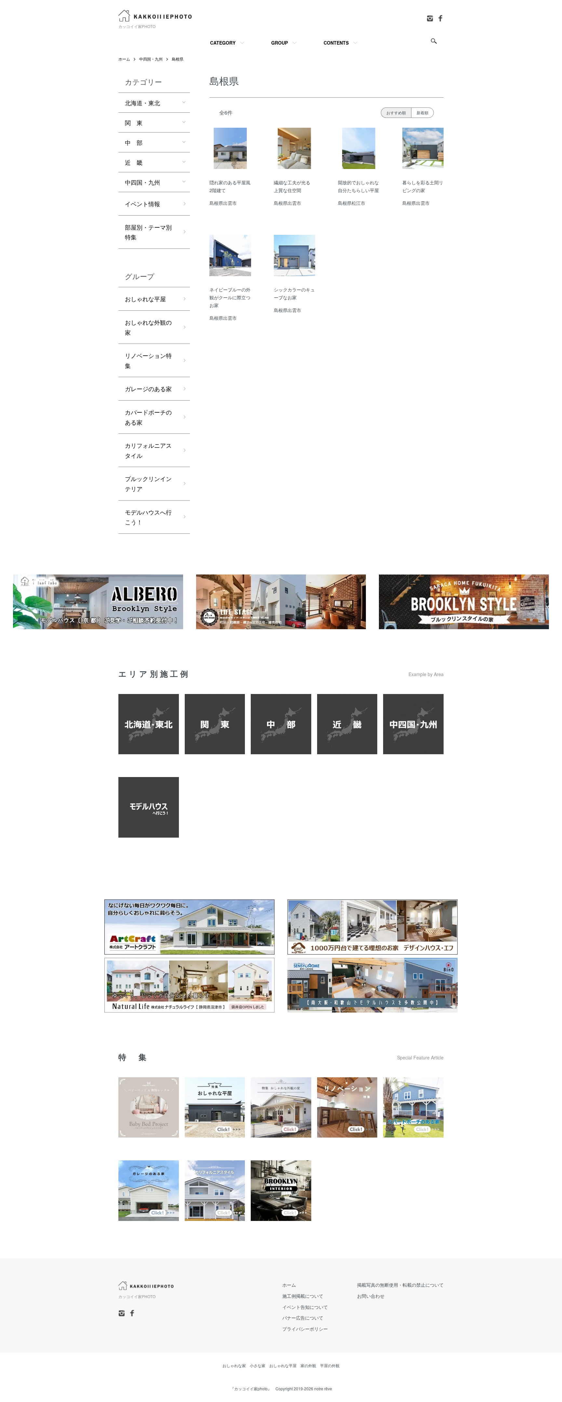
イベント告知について (305, 1307)
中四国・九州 (151, 59)
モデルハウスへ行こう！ (148, 517)
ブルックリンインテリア (148, 483)
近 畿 (133, 162)
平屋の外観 (330, 1365)
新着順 (422, 112)
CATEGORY (222, 42)
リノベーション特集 (148, 360)
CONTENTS (336, 42)
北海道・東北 (142, 102)
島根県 (177, 59)
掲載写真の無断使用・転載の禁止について (400, 1285)
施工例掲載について (302, 1296)
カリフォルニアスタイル (148, 450)
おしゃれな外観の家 (148, 327)
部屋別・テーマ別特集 (148, 232)
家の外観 (308, 1365)
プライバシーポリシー (305, 1328)
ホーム (124, 59)
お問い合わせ (370, 1296)
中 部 (133, 142)
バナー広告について (302, 1317)
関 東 (133, 122)
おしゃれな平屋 (145, 298)
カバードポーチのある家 (148, 417)
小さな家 (257, 1365)
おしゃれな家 (234, 1365)
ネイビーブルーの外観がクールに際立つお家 (229, 297)
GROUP (279, 42)
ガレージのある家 (148, 388)
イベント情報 (142, 203)
